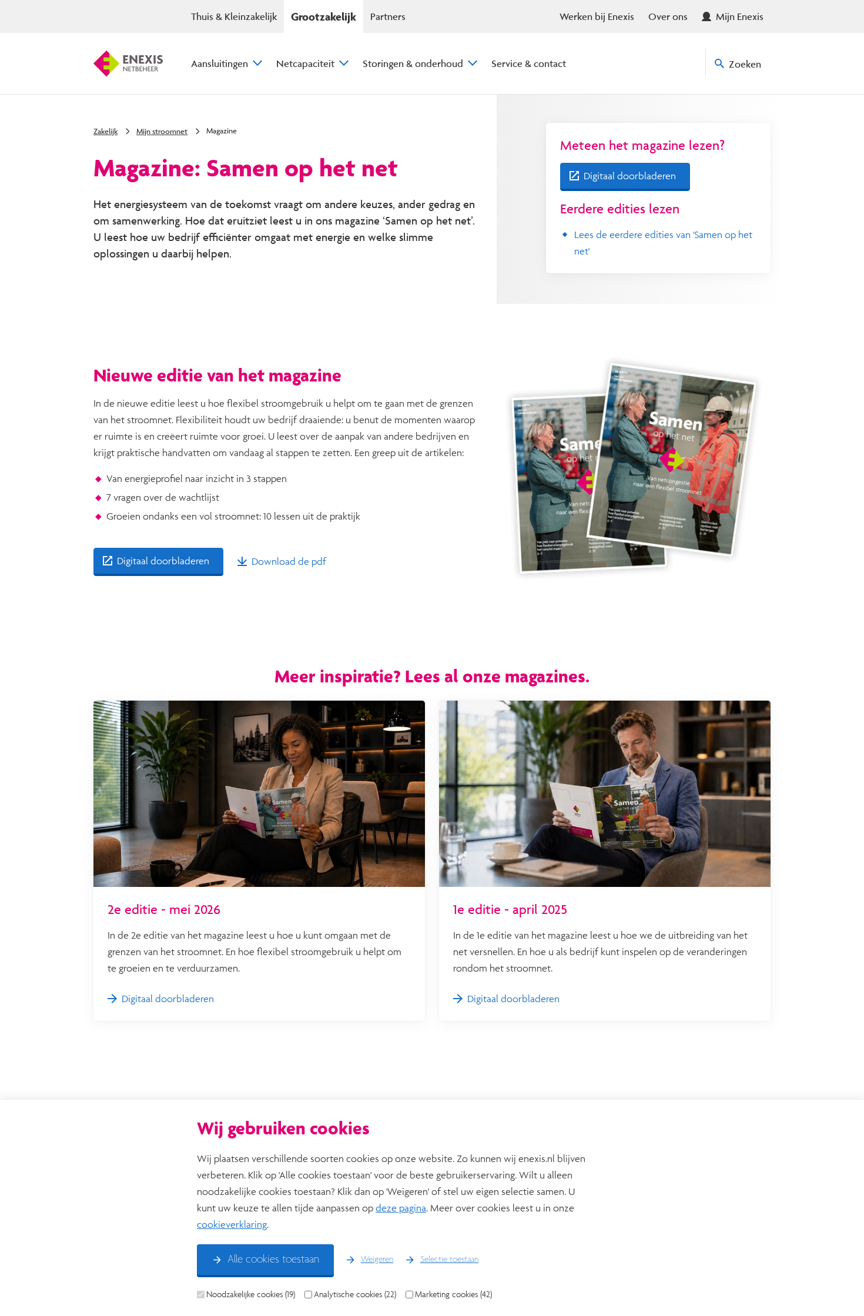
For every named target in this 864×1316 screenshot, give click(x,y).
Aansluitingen (219, 63)
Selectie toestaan (449, 1259)
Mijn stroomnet (161, 131)
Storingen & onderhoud (413, 63)
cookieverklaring (232, 1224)
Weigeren (377, 1259)
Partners (388, 16)
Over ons (668, 16)
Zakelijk (105, 131)
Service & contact (528, 63)
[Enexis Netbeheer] (128, 63)
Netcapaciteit (305, 63)
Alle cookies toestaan (273, 1259)
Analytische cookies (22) (355, 1294)
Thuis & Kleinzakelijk (234, 16)
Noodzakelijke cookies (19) (250, 1294)
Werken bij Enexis (597, 16)
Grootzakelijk (323, 16)
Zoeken (745, 64)
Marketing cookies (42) (453, 1294)
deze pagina (401, 1207)
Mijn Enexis (739, 16)
